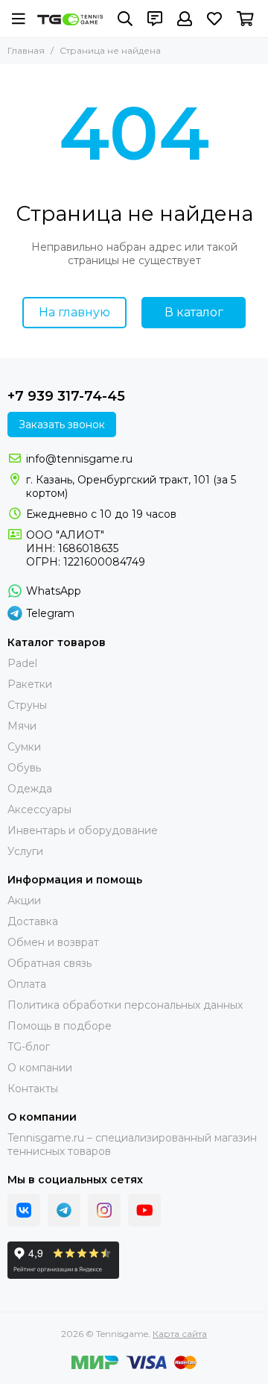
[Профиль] (185, 18)
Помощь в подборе (59, 1026)
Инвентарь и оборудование (82, 830)
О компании (39, 1067)
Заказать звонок (62, 424)
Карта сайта (180, 1333)
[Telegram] (64, 1210)
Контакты (32, 1088)
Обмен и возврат (53, 942)
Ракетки (29, 684)
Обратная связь (49, 963)
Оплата (26, 984)
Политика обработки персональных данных (125, 1005)
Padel (22, 663)
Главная (26, 50)
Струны (27, 705)
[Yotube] (144, 1210)
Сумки (24, 747)
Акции (24, 900)
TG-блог (28, 1046)
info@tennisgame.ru (79, 459)
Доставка (32, 921)
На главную (74, 312)
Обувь (24, 767)
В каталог (194, 312)
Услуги (25, 851)
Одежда (29, 788)
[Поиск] (125, 18)
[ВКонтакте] (23, 1210)
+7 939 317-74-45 (66, 396)
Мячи (21, 726)
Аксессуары (39, 809)
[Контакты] (155, 18)
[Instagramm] (104, 1210)
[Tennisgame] (70, 19)
